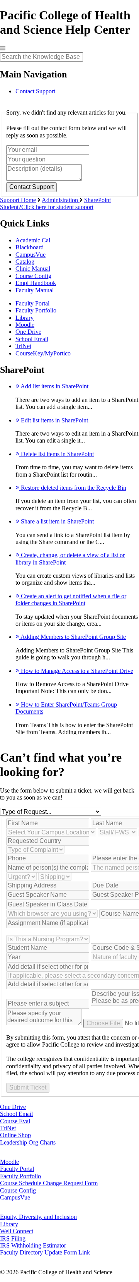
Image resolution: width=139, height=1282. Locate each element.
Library (24, 317)
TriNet (23, 346)
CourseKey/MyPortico (43, 353)
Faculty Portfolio (35, 310)
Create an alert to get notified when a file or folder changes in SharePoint (70, 599)
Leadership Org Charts (28, 1142)
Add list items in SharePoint (53, 386)
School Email (31, 339)
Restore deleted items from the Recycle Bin (72, 487)
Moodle (24, 324)
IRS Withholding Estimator (33, 1245)
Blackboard (29, 247)
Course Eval (15, 1121)
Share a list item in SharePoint (56, 521)
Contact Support (35, 91)
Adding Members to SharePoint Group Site (72, 636)
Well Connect (16, 1231)
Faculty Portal (32, 303)
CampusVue (30, 254)
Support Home (18, 200)
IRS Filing (12, 1238)
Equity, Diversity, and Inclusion (38, 1216)
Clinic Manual (32, 268)
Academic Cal (32, 240)
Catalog (24, 261)
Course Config (33, 276)
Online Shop (15, 1135)
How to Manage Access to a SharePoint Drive (76, 671)
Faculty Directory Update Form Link (45, 1252)
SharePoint (97, 200)
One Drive (28, 331)
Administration (61, 200)
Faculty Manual (34, 290)
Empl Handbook (35, 283)
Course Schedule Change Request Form (49, 1183)
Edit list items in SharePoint (53, 420)
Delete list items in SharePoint (56, 454)
